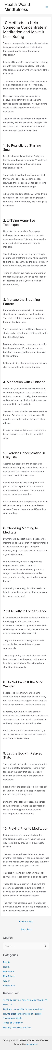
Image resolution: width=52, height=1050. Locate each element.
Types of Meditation (13, 1022)
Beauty (6, 962)
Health (6, 967)
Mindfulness (9, 976)
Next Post (26, 929)
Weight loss (9, 985)
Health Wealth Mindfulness (18, 7)
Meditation (8, 971)
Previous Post (26, 921)
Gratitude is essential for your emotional (23, 1009)
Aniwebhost (32, 1044)
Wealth (6, 981)
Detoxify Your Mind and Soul (17, 1027)
